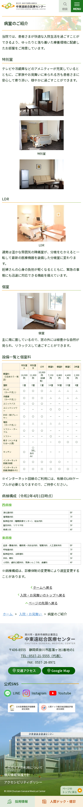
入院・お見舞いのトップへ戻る (42, 595)
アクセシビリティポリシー (23, 782)
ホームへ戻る (42, 587)
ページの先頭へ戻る (43, 603)
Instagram (39, 693)
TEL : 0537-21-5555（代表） (41, 655)
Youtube (64, 693)
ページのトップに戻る (69, 790)
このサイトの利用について (23, 767)
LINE (16, 693)
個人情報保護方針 (17, 774)
